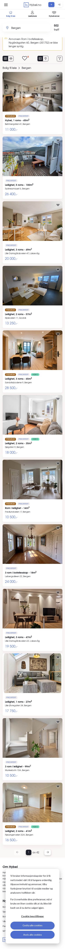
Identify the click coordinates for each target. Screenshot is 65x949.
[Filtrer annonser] (59, 58)
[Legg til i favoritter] (58, 76)
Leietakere (32, 16)
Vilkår (5, 921)
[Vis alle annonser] (5, 58)
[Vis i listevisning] (40, 58)
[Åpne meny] (5, 4)
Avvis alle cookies (32, 934)
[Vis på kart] (45, 58)
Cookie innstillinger (32, 916)
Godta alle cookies (32, 925)
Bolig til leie (10, 16)
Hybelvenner (54, 16)
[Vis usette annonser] (11, 58)
